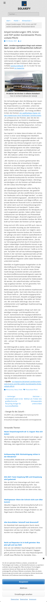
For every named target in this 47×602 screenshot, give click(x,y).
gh (20, 41)
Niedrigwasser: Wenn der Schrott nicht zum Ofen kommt (23, 500)
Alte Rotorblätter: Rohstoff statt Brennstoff (21, 522)
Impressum (32, 599)
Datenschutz (15, 599)
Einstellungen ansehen (23, 594)
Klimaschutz (27, 21)
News (16, 390)
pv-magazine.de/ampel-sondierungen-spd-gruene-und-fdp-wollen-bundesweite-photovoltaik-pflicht (23, 383)
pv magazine (19, 68)
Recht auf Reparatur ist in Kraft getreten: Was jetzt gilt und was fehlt (22, 543)
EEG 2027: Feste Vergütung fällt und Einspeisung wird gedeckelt (23, 478)
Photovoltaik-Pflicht (31, 390)
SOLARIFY (24, 8)
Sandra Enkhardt (16, 66)
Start (8, 21)
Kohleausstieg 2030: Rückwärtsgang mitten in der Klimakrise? (22, 455)
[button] (43, 558)
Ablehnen (23, 588)
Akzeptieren (23, 582)
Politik (17, 21)
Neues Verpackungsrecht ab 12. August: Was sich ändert (23, 433)
